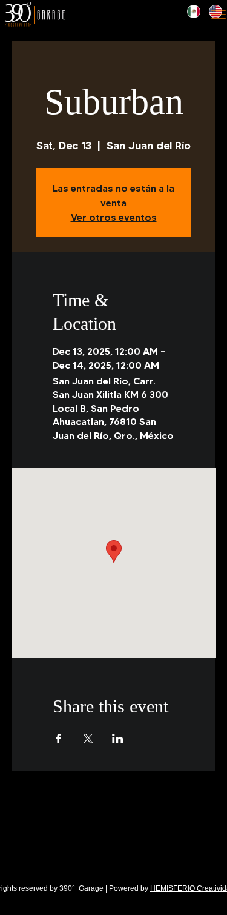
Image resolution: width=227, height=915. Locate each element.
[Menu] (218, 14)
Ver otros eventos (114, 217)
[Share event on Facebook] (58, 738)
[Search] (124, 14)
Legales (19, 851)
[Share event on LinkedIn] (117, 738)
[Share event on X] (88, 738)
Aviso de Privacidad (57, 851)
